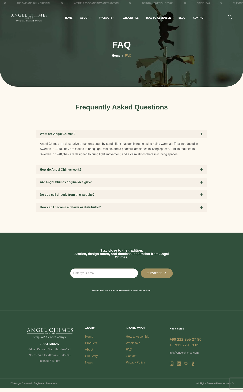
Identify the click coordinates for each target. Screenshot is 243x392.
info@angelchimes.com (184, 352)
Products (106, 17)
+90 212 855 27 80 (185, 339)
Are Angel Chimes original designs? (66, 182)
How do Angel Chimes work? (60, 169)
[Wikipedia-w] (186, 363)
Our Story (91, 356)
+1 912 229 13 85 (184, 345)
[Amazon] (193, 363)
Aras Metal (225, 383)
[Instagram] (172, 363)
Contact (199, 17)
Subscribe (154, 273)
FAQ (129, 349)
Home (69, 17)
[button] (121, 134)
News (89, 362)
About (84, 17)
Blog (181, 17)
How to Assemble (158, 17)
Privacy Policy (135, 362)
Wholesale (131, 17)
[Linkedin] (179, 363)
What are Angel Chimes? (57, 133)
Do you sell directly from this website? (67, 194)
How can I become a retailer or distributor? (70, 207)
